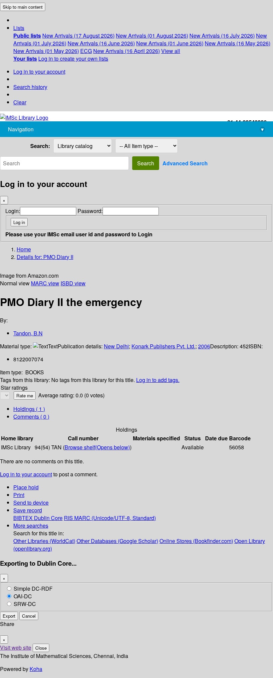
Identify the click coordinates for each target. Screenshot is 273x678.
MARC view (45, 283)
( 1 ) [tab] (29, 409)
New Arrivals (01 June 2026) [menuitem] (169, 43)
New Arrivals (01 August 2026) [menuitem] (152, 35)
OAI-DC (23, 596)
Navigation (136, 129)
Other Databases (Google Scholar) (117, 541)
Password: (90, 211)
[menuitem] (27, 35)
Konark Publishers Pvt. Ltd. (163, 346)
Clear (19, 102)
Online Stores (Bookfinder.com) (196, 541)
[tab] (31, 416)
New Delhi (116, 346)
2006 (204, 346)
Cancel (29, 616)
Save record (27, 510)
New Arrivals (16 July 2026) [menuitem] (222, 35)
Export (9, 616)
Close (41, 648)
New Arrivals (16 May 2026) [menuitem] (237, 43)
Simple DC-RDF (33, 588)
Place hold (26, 487)
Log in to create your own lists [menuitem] (73, 58)
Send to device (31, 502)
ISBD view (73, 283)
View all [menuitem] (170, 51)
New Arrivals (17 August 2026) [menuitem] (78, 35)
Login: (12, 211)
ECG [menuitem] (86, 51)
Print (18, 495)
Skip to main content (23, 7)
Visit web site (15, 647)
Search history (30, 87)
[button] (18, 28)
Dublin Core (48, 518)
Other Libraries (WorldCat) (44, 541)
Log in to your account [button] (26, 474)
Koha (36, 669)
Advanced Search (185, 163)
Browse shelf (97, 447)
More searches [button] (30, 525)
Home (24, 249)
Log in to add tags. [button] (157, 380)
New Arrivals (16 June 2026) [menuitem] (101, 43)
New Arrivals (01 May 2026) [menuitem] (46, 51)
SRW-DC (25, 604)
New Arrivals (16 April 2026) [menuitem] (126, 51)
